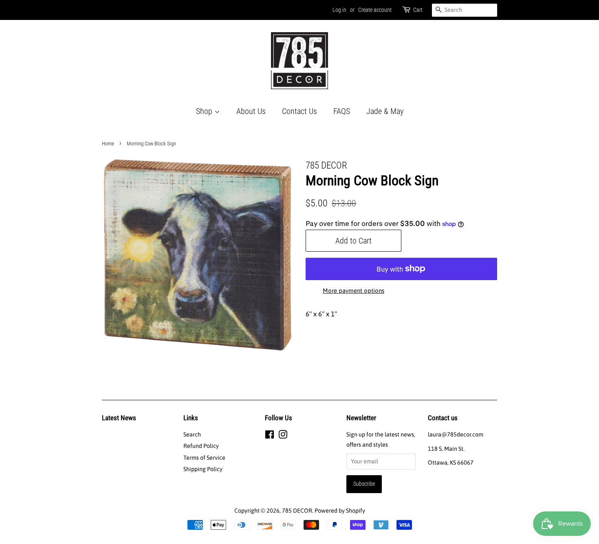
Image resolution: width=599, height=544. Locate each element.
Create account (375, 10)
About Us (251, 111)
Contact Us (299, 111)
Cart (418, 10)
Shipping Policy (202, 469)
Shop (205, 111)
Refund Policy (201, 446)
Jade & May (384, 111)
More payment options (353, 290)
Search (192, 434)
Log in (339, 10)
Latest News (119, 418)
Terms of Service (204, 457)
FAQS (341, 111)
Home (108, 143)
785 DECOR (297, 510)
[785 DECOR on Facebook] (269, 436)
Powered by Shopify (340, 510)
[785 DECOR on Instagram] (282, 436)
